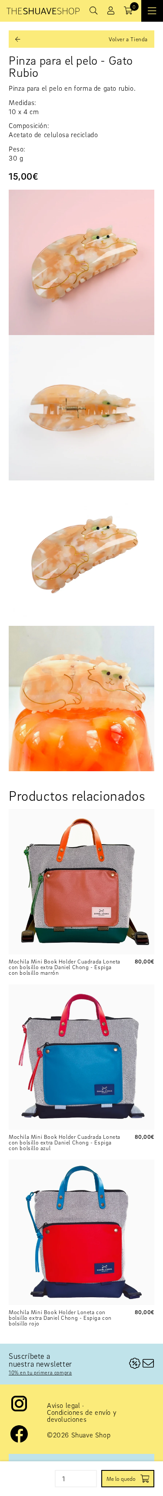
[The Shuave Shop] (43, 11)
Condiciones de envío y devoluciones (81, 1416)
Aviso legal (63, 1405)
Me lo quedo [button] (121, 1478)
